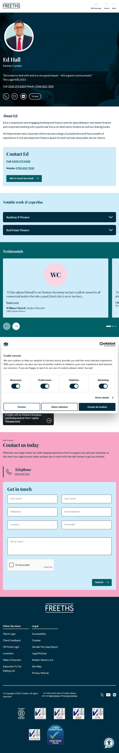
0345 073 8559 (17, 86)
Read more (12, 302)
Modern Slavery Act (42, 660)
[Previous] (6, 326)
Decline (22, 407)
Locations (8, 653)
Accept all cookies (97, 407)
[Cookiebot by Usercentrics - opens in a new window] (101, 344)
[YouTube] (108, 695)
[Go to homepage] (11, 7)
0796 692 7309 (44, 86)
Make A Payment (12, 660)
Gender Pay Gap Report (45, 647)
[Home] (59, 611)
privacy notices (70, 695)
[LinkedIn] (114, 695)
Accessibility (39, 633)
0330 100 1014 (22, 474)
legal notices (54, 695)
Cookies (36, 640)
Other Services (12, 626)
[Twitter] (102, 695)
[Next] (16, 326)
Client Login (9, 633)
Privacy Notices (40, 673)
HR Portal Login (11, 647)
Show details (102, 397)
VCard (35, 96)
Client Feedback (12, 640)
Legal (35, 626)
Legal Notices (39, 653)
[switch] (44, 386)
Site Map (37, 666)
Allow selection (59, 407)
